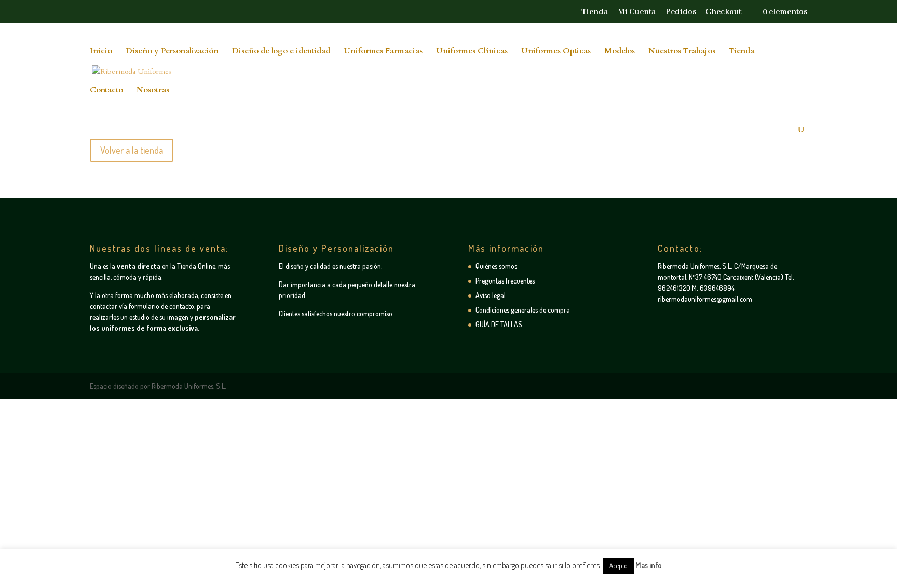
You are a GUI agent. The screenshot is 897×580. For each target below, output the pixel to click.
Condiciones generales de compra (522, 309)
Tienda (594, 12)
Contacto (106, 90)
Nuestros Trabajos (681, 51)
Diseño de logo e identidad (281, 51)
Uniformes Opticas (556, 51)
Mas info (648, 565)
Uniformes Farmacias (383, 51)
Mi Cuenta (637, 12)
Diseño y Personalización (172, 51)
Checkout (723, 12)
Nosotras (153, 90)
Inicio (101, 51)
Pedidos (680, 12)
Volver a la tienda (131, 150)
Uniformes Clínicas (472, 51)
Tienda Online (196, 266)
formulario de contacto (161, 306)
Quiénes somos (496, 266)
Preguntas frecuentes (505, 280)
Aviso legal (490, 295)
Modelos (619, 51)
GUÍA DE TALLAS (498, 324)
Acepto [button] (618, 565)
